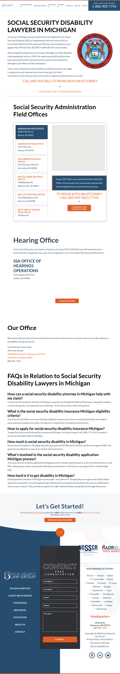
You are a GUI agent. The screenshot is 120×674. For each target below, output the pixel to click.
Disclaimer (95, 643)
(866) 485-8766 (36, 513)
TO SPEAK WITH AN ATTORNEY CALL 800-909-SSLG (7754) (79, 196)
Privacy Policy (93, 639)
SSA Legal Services (26, 4)
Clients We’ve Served (40, 5)
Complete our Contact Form (79, 208)
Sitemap (105, 643)
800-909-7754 (100, 628)
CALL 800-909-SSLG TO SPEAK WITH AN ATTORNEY (60, 81)
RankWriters (103, 646)
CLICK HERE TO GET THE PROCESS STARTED (60, 91)
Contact (85, 5)
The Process (52, 4)
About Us (77, 5)
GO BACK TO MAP (67, 301)
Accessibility (107, 639)
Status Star (69, 5)
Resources (61, 4)
